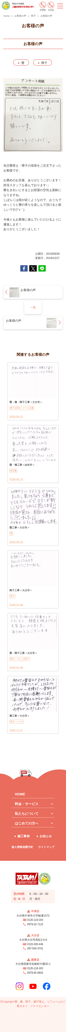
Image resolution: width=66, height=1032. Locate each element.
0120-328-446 (35, 944)
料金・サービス (27, 804)
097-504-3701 (35, 948)
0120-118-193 (35, 919)
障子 (44, 63)
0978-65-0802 (35, 972)
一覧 (33, 307)
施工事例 (23, 836)
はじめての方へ (27, 823)
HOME (20, 794)
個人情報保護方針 (22, 846)
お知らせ (46, 836)
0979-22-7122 (35, 924)
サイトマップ (46, 846)
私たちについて (27, 813)
